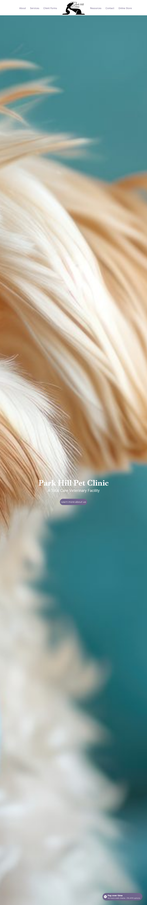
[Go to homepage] (73, 8)
